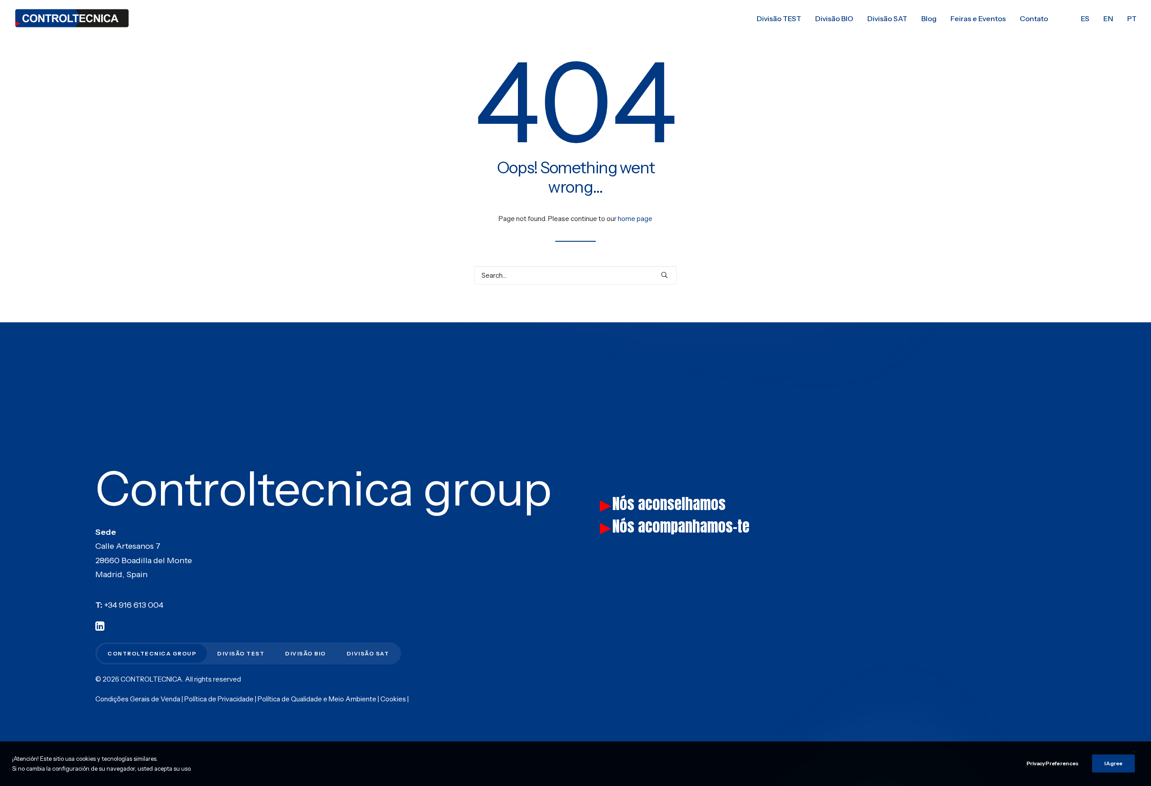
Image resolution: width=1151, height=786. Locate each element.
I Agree (1113, 763)
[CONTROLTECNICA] (71, 18)
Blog (929, 18)
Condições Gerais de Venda (137, 699)
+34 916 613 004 (133, 605)
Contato (1034, 18)
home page (635, 218)
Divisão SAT (887, 18)
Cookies (393, 699)
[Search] (575, 275)
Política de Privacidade (219, 699)
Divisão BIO (834, 18)
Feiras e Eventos (978, 18)
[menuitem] (778, 18)
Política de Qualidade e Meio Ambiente (317, 699)
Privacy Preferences (1052, 763)
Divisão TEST (779, 18)
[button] (664, 275)
